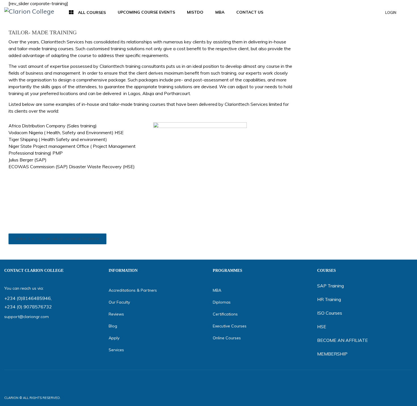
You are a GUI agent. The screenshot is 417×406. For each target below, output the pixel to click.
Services (116, 349)
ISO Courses (329, 313)
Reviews (116, 314)
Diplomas (222, 302)
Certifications (225, 314)
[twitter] (387, 397)
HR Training (329, 299)
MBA (217, 290)
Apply (114, 337)
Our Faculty (119, 302)
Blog (113, 326)
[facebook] (375, 397)
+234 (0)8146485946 (27, 298)
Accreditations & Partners (133, 290)
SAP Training (330, 286)
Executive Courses (230, 326)
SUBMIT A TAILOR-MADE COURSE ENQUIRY (57, 239)
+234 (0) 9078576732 (28, 307)
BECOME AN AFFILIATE (342, 340)
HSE (321, 326)
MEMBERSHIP (332, 354)
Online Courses (227, 337)
